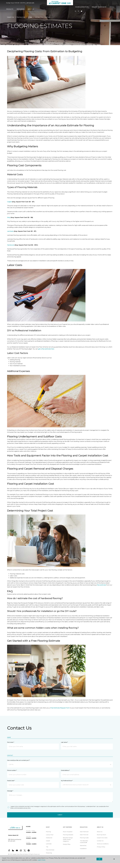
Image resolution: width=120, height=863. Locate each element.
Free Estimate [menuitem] (50, 850)
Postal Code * (11, 780)
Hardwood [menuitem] (49, 837)
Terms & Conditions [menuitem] (103, 844)
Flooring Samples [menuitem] (68, 834)
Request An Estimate (99, 7)
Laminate (10, 231)
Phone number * (12, 770)
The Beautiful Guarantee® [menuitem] (84, 841)
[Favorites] (78, 11)
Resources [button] (20, 9)
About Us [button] (31, 9)
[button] (75, 11)
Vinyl (8, 217)
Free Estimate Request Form (60, 708)
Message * (10, 790)
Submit (60, 815)
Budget (30, 17)
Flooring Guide (21, 17)
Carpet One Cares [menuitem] (102, 837)
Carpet (9, 202)
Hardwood (10, 245)
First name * (10, 742)
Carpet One (10, 17)
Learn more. (41, 860)
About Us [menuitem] (99, 831)
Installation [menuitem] (83, 848)
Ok (99, 859)
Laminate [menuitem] (49, 844)
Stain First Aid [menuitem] (84, 834)
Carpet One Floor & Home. (20, 854)
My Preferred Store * (67, 780)
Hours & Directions (82, 7)
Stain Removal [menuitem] (84, 831)
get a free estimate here (46, 349)
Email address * (65, 770)
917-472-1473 (30, 3)
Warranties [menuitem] (83, 845)
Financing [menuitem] (49, 853)
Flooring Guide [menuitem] (84, 837)
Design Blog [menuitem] (66, 844)
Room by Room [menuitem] (101, 834)
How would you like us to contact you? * (18, 760)
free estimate (101, 585)
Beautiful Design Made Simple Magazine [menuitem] (68, 839)
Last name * (64, 742)
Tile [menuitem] (47, 847)
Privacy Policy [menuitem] (101, 847)
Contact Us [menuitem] (100, 841)
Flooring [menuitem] (48, 831)
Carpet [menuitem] (48, 841)
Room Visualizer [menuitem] (67, 831)
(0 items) (81, 11)
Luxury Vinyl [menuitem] (49, 834)
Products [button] (9, 9)
